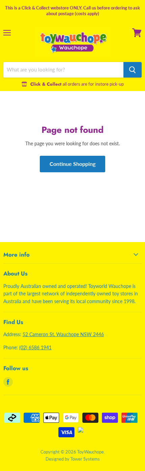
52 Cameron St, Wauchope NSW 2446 (63, 334)
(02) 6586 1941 (35, 347)
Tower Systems (85, 459)
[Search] (132, 70)
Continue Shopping (72, 163)
